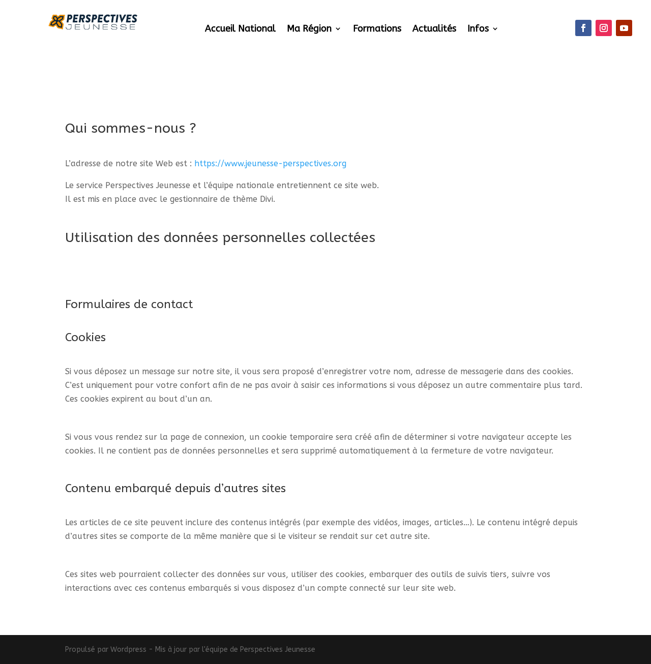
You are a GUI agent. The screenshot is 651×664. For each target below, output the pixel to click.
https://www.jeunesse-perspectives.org (270, 163)
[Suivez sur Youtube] (624, 28)
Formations (377, 29)
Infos (478, 29)
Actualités (434, 29)
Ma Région (309, 29)
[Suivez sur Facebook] (583, 28)
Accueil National (240, 29)
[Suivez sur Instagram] (604, 28)
